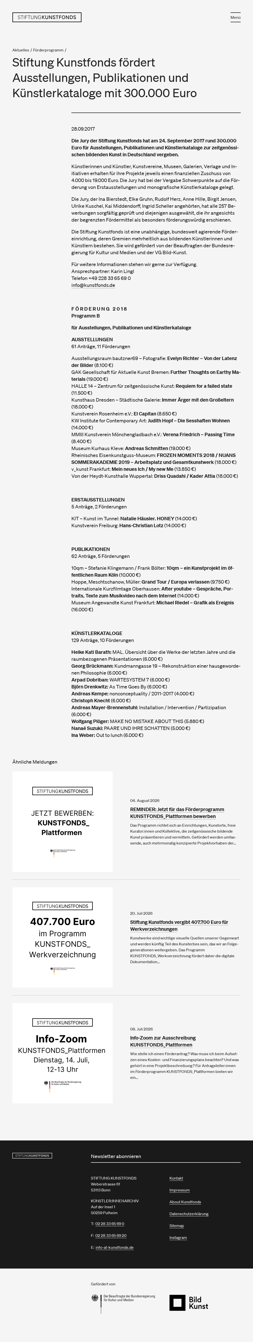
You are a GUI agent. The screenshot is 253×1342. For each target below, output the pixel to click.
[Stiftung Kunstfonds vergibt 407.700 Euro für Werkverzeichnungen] (67, 937)
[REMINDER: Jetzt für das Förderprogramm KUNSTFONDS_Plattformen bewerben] (67, 822)
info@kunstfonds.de (93, 285)
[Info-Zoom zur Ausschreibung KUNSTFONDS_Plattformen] (67, 1053)
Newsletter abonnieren (116, 1156)
